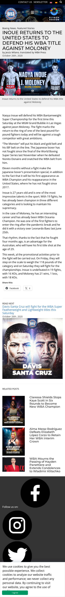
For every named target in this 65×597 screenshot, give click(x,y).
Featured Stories (26, 28)
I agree (15, 592)
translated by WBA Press (33, 52)
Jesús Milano (12, 52)
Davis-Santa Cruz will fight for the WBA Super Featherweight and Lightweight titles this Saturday (32, 310)
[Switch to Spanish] (56, 1)
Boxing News (9, 28)
